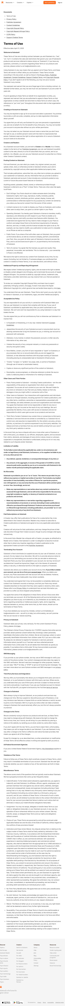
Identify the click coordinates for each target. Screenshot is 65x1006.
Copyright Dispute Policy (15, 28)
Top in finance (4, 966)
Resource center (54, 947)
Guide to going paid (55, 950)
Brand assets (53, 960)
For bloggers (20, 961)
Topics (2, 982)
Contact (36, 963)
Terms (44, 1002)
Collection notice (59, 1002)
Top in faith (3, 976)
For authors (19, 966)
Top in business (4, 979)
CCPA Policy (10, 34)
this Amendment (48, 749)
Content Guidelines (13, 25)
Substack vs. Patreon (20, 981)
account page (36, 572)
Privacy (39, 1002)
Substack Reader (5, 953)
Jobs (35, 953)
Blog (35, 956)
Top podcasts (4, 956)
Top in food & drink (4, 962)
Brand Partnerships (55, 966)
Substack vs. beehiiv (22, 977)
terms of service (52, 687)
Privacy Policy (11, 19)
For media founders (22, 974)
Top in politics (4, 971)
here (29, 286)
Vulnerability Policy (37, 959)
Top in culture (4, 958)
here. (59, 288)
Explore (2, 947)
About (35, 947)
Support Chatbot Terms (14, 37)
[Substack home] (2, 2)
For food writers (21, 969)
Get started (19, 950)
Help (35, 950)
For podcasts (20, 958)
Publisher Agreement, (30, 149)
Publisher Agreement (13, 22)
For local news (20, 972)
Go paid (18, 953)
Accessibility (50, 1002)
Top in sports (4, 968)
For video (19, 956)
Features (52, 963)
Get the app (3, 950)
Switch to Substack (21, 947)
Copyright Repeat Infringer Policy (18, 31)
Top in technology (5, 974)
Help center (53, 953)
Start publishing (50, 2)
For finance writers (21, 964)
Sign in (60, 2)
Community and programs (54, 956)
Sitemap (36, 966)
